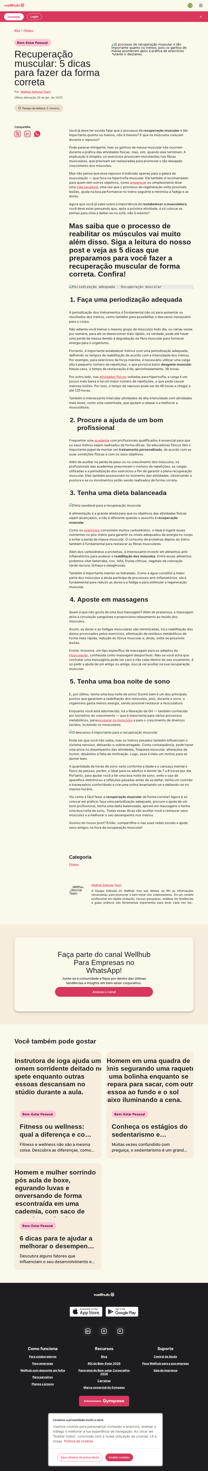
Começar (14, 16)
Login (34, 16)
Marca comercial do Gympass (104, 1387)
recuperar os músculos (115, 720)
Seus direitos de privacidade (80, 1457)
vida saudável (87, 187)
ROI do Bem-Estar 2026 (104, 1363)
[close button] (200, 16)
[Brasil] (190, 5)
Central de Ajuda (165, 1356)
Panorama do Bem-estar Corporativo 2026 (104, 1372)
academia (101, 440)
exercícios (92, 530)
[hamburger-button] (200, 5)
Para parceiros (42, 1377)
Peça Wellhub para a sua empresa (165, 1363)
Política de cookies (78, 1441)
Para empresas (42, 1363)
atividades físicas (113, 377)
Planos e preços (43, 1384)
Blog (17, 30)
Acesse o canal (104, 992)
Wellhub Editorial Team (36, 91)
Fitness (74, 864)
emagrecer (138, 182)
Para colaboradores (42, 1356)
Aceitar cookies (119, 1457)
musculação (78, 655)
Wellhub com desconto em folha (42, 1370)
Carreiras (104, 1380)
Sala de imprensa (165, 1370)
